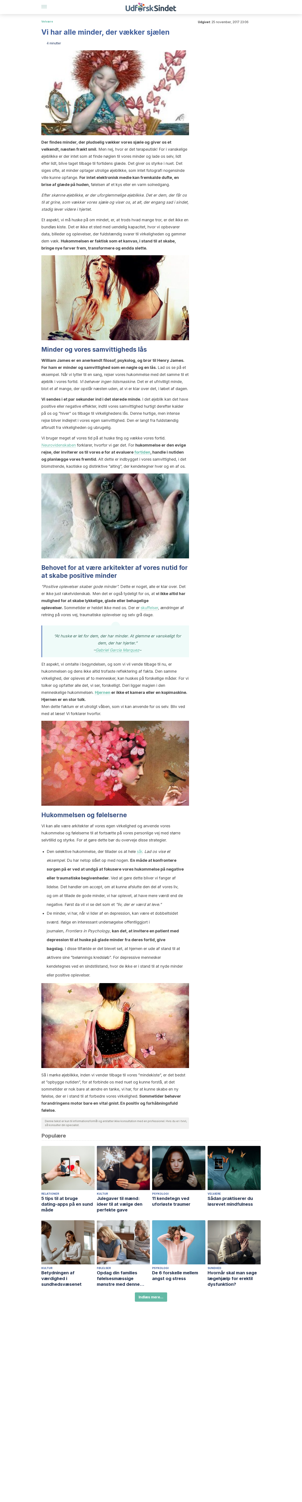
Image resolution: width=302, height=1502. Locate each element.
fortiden (142, 452)
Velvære (47, 21)
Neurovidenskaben (58, 445)
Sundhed (214, 1268)
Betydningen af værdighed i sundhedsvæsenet (61, 1278)
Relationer (50, 1193)
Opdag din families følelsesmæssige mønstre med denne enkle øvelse (118, 1278)
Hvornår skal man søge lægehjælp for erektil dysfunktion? (232, 1278)
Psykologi (160, 1193)
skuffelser (149, 607)
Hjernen (102, 692)
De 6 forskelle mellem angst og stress (175, 1275)
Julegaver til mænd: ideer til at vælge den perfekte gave (119, 1204)
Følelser (104, 1268)
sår (139, 851)
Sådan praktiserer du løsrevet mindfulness (230, 1201)
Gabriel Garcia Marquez (117, 650)
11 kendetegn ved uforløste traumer (171, 1201)
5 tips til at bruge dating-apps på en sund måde (67, 1204)
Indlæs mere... (151, 1297)
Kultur (102, 1193)
